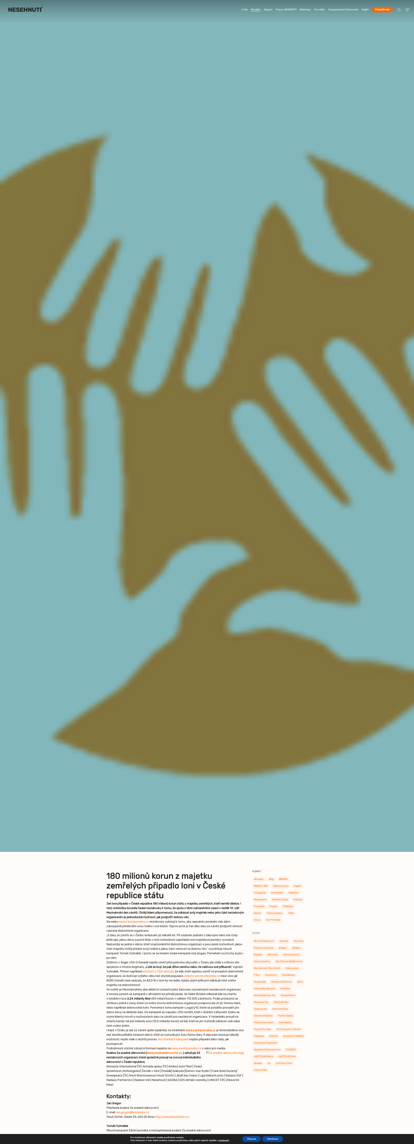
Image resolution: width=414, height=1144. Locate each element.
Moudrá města (288, 1001)
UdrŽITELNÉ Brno (287, 1062)
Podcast (298, 905)
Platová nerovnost (264, 1028)
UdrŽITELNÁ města (263, 1062)
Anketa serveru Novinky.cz (202, 982)
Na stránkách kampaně (173, 1045)
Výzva (257, 926)
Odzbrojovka (260, 1015)
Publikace (288, 912)
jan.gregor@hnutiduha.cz (132, 1118)
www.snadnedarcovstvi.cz (164, 1059)
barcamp (298, 947)
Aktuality (259, 885)
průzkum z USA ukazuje (158, 977)
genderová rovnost (281, 988)
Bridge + (297, 954)
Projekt (273, 912)
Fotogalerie (260, 899)
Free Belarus (288, 981)
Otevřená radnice (263, 1022)
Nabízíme (293, 899)
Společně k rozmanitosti (267, 1055)
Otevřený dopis (280, 905)
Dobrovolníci (292, 974)
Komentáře (277, 899)
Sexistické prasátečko (266, 1049)
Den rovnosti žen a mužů (267, 974)
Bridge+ (283, 954)
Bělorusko (273, 960)
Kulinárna (285, 994)
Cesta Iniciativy (291, 960)
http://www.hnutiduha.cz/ (172, 1123)
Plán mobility (285, 1028)
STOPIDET (291, 1055)
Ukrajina (258, 1069)
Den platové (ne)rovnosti (289, 967)
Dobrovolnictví (280, 892)
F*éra (257, 981)
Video (291, 919)
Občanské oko (261, 1008)
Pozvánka (259, 912)
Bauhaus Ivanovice (263, 954)
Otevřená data (280, 1015)
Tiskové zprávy (207, 458)
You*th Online (273, 926)
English (297, 892)
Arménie (284, 947)
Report (257, 919)
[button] (407, 9)
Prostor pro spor (262, 1035)
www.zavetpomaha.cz (134, 928)
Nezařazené (260, 905)
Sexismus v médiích (293, 1042)
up (269, 1069)
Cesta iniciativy (262, 967)
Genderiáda (260, 988)
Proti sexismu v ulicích (289, 1035)
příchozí (273, 1042)
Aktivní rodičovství (264, 947)
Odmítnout (272, 1138)
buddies (258, 960)
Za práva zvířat (284, 1069)
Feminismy (271, 981)
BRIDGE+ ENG (261, 892)
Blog (271, 885)
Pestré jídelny (285, 1022)
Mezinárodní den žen (264, 1001)
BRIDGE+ (283, 885)
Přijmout (251, 1138)
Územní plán (260, 1076)
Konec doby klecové (264, 994)
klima (300, 988)
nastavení (224, 1140)
